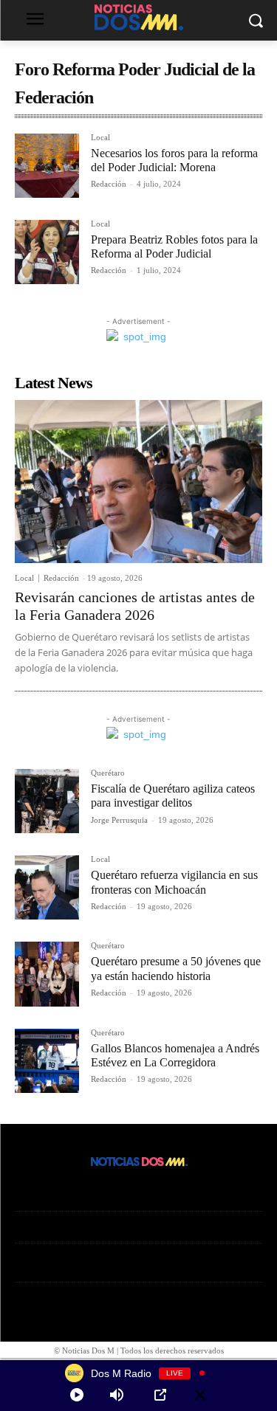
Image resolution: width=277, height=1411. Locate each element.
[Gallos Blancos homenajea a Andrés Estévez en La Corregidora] (47, 1061)
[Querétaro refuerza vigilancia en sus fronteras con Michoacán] (47, 887)
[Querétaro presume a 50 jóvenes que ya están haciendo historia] (47, 974)
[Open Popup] (160, 1395)
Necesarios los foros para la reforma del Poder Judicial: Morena (174, 160)
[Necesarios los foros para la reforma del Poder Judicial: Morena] (47, 166)
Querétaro (108, 773)
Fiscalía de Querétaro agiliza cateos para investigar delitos (173, 795)
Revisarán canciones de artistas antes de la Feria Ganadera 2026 (135, 606)
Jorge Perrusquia (119, 819)
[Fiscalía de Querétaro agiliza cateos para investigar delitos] (47, 801)
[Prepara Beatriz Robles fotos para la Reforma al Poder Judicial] (47, 252)
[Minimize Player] (200, 1395)
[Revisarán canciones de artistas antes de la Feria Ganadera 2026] (138, 481)
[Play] (77, 1395)
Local (100, 138)
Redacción (108, 183)
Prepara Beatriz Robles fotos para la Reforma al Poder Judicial (174, 246)
